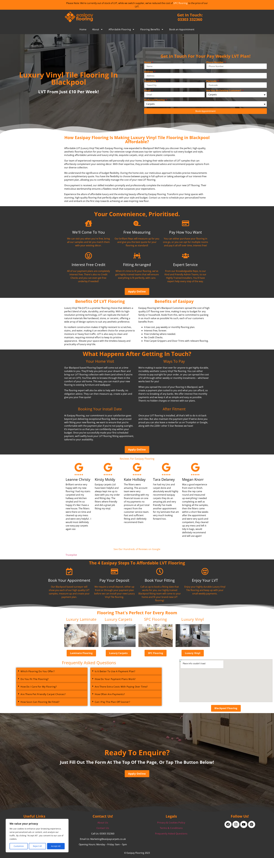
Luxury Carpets (118, 619)
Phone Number (215, 62)
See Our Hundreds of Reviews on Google (137, 549)
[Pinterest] (251, 824)
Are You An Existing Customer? (224, 90)
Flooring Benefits (150, 29)
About (95, 29)
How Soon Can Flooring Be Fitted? (40, 702)
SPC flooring (180, 3)
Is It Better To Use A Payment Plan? (115, 671)
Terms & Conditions (171, 828)
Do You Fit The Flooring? (35, 679)
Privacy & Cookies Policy (171, 822)
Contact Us (102, 828)
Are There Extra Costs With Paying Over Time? (121, 686)
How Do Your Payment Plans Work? (115, 679)
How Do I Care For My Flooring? (39, 686)
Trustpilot (71, 554)
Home (82, 29)
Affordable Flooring (120, 29)
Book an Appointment (181, 29)
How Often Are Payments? (110, 694)
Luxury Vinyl (192, 619)
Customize (19, 846)
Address (149, 72)
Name (148, 62)
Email (147, 90)
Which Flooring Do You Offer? (38, 671)
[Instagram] (235, 824)
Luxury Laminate (81, 619)
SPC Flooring (155, 619)
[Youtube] (243, 824)
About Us (102, 822)
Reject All (37, 846)
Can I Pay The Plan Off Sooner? (112, 702)
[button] (51, 671)
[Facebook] (228, 824)
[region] (37, 835)
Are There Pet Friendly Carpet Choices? (43, 694)
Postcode (211, 81)
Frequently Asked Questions (171, 833)
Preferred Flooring (154, 100)
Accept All (56, 846)
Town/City (150, 81)
